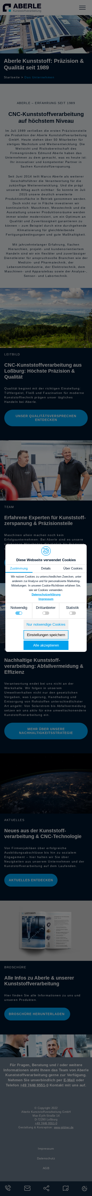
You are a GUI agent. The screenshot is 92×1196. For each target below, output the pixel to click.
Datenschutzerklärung (46, 594)
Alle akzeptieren (46, 645)
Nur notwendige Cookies (46, 624)
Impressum (46, 599)
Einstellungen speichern (46, 635)
